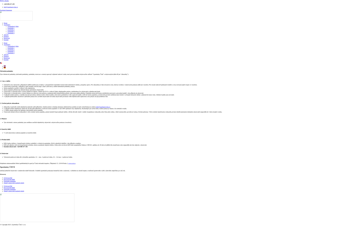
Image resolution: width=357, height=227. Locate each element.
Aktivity (6, 35)
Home (5, 23)
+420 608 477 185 (9, 4)
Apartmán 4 (10, 33)
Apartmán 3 (10, 31)
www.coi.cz (71, 163)
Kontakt (6, 40)
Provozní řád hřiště (9, 179)
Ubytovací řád (8, 178)
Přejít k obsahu (4, 1)
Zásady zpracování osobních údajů (14, 183)
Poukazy (6, 36)
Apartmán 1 (10, 28)
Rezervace (7, 38)
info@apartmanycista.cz (103, 107)
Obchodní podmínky (10, 181)
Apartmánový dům (13, 26)
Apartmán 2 (10, 30)
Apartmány (7, 25)
